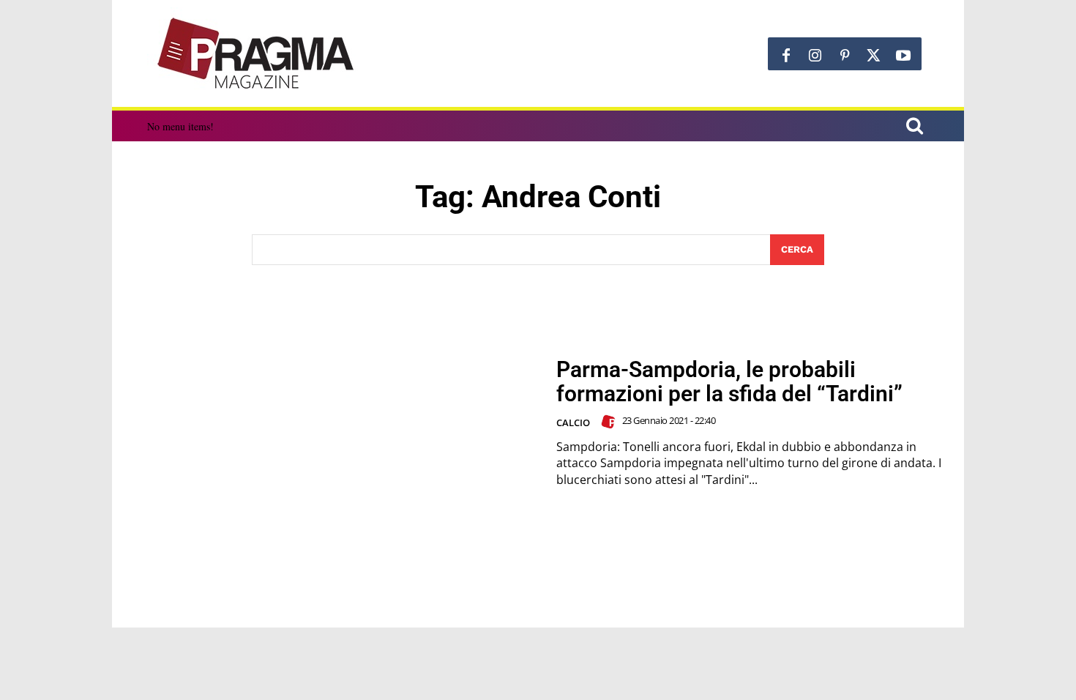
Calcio (573, 422)
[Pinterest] (845, 56)
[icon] (914, 128)
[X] (874, 56)
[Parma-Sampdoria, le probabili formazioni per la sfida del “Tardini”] (334, 423)
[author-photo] (610, 421)
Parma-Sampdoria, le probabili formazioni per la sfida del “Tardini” (729, 381)
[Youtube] (903, 56)
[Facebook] (786, 56)
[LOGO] (257, 53)
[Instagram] (815, 56)
